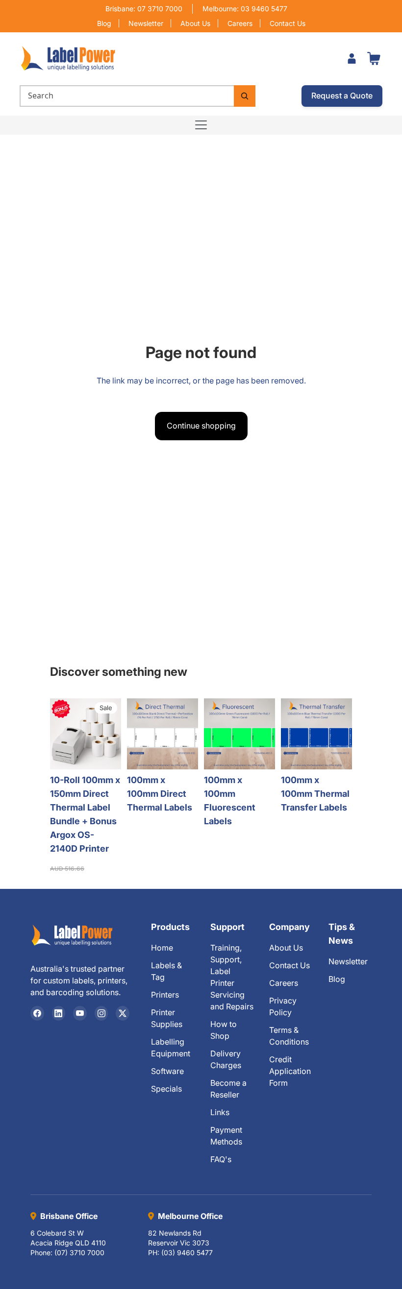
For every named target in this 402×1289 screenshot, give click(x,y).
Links (219, 1112)
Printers (165, 995)
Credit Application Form (290, 1071)
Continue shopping (201, 425)
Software (167, 1071)
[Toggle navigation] (201, 125)
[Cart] (373, 58)
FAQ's (220, 1159)
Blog (104, 23)
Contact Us (287, 23)
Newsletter (145, 23)
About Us (195, 23)
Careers (239, 23)
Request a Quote (342, 95)
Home (162, 948)
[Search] (244, 96)
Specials (166, 1089)
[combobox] (127, 96)
